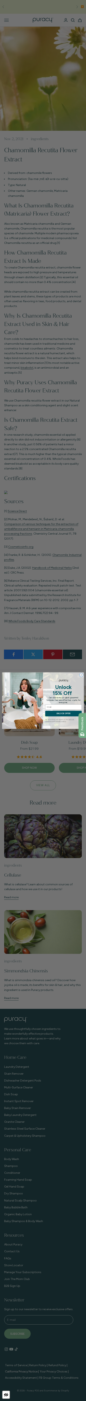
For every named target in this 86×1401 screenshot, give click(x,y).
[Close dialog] (81, 675)
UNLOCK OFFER (63, 713)
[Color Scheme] (6, 1395)
